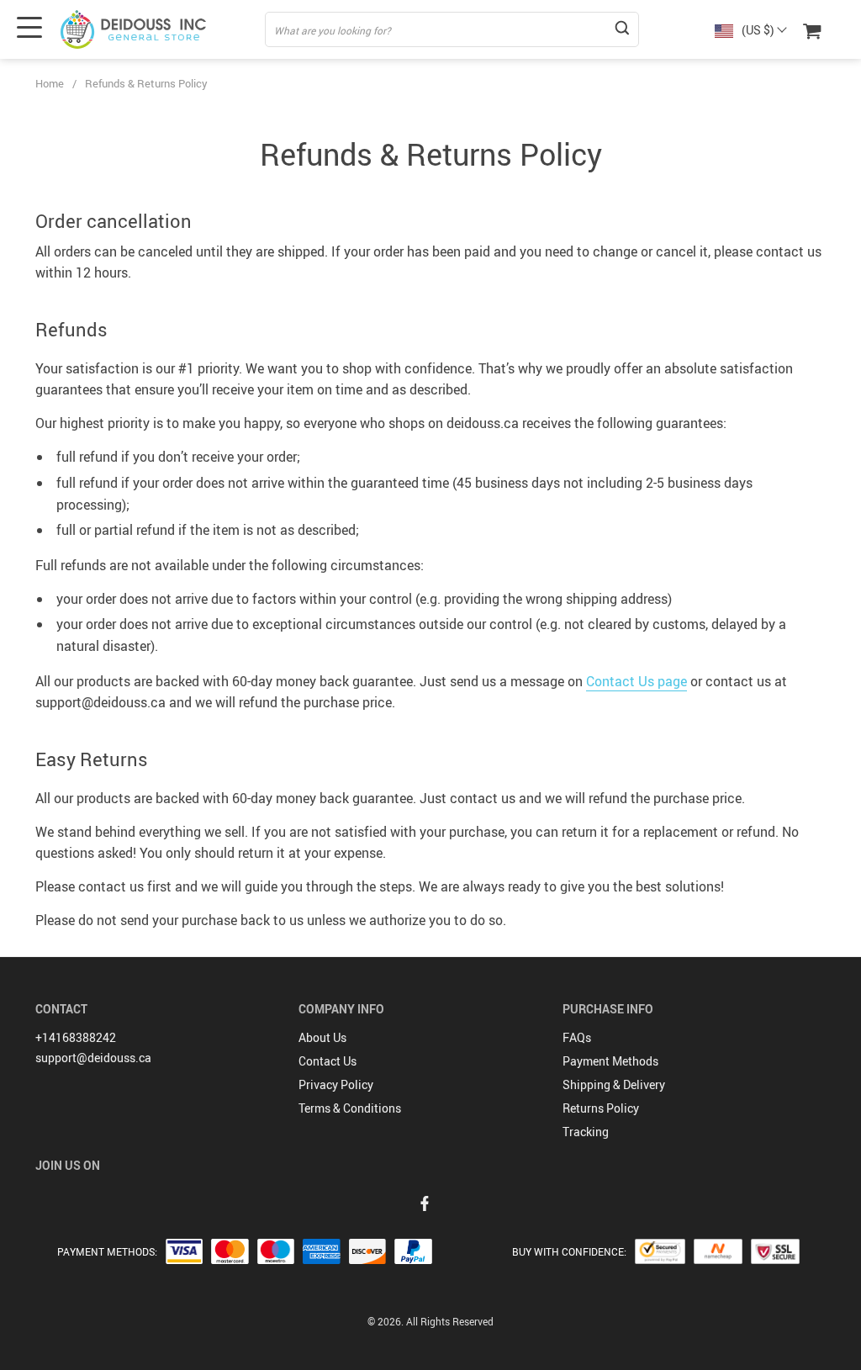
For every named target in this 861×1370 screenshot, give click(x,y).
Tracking (586, 1132)
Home (49, 83)
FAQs (577, 1037)
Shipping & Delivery (614, 1084)
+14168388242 (75, 1037)
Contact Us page (636, 681)
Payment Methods (610, 1061)
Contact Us (327, 1061)
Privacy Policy (335, 1084)
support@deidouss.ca (93, 1058)
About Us (322, 1037)
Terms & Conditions (349, 1108)
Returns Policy (601, 1108)
